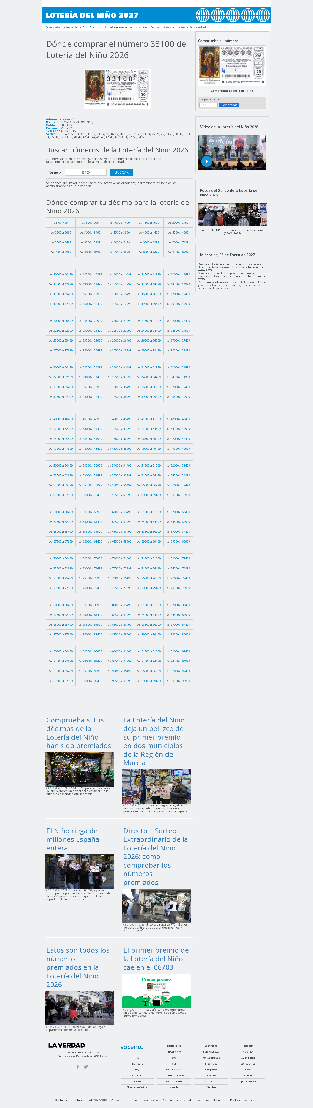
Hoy (137, 1069)
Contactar (61, 1100)
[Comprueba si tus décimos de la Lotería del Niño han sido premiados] (80, 769)
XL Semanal (248, 1057)
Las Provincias (174, 1069)
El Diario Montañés (174, 1075)
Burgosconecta (211, 1052)
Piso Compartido (211, 1057)
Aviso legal (119, 1100)
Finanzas (211, 1075)
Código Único (248, 1063)
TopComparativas (248, 1081)
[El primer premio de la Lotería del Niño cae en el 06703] (157, 991)
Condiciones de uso (144, 1100)
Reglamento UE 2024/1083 (90, 1100)
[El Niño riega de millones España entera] (80, 871)
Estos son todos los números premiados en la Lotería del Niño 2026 (78, 967)
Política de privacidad (176, 1100)
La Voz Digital (174, 1081)
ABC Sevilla (137, 1063)
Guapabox (211, 1069)
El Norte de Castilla (137, 1087)
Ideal (174, 1057)
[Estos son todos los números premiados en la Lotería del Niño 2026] (80, 1008)
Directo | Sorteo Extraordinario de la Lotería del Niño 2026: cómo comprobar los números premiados (155, 856)
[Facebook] (78, 1066)
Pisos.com (248, 1046)
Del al (61, 222)
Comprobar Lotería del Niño (232, 91)
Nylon (248, 1069)
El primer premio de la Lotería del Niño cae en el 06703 (156, 958)
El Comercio (174, 1052)
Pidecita (248, 1075)
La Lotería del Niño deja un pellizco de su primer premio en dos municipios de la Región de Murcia (154, 741)
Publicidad (202, 1100)
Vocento (132, 1047)
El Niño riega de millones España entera (72, 839)
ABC (137, 1057)
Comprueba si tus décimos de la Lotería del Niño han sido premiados (78, 732)
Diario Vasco (174, 1046)
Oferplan (211, 1087)
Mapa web (219, 1100)
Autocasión (211, 1081)
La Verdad (66, 1045)
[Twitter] (85, 1066)
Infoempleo (211, 1063)
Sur (174, 1063)
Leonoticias (211, 1046)
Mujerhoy (248, 1052)
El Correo (137, 1075)
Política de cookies (243, 1100)
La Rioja (137, 1081)
